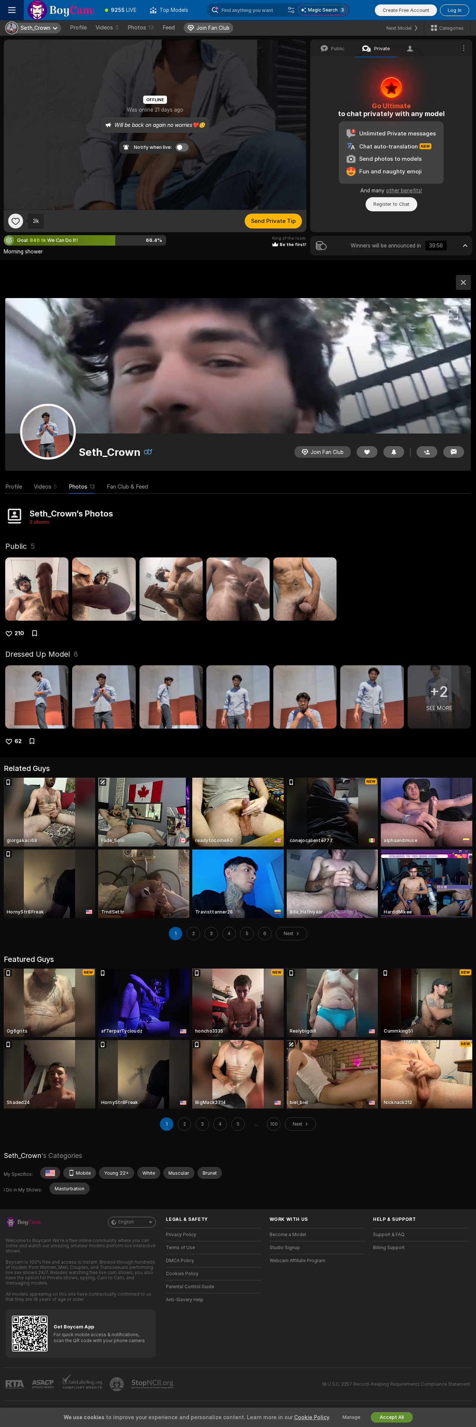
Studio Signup (285, 1247)
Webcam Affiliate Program (297, 1260)
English (126, 1222)
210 (19, 633)
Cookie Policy (311, 1417)
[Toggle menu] (12, 10)
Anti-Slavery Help (184, 1299)
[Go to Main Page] (61, 10)
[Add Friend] (426, 452)
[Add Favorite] (15, 221)
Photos (141, 27)
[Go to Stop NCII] (153, 1384)
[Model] (463, 282)
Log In (454, 10)
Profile (78, 27)
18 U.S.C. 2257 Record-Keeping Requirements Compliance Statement (396, 1384)
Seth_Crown (22, 1155)
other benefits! (404, 190)
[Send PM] (453, 452)
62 (18, 741)
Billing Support (389, 1247)
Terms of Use (180, 1247)
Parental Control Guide (190, 1286)
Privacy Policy (181, 1234)
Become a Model (288, 1234)
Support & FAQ (389, 1234)
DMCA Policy (180, 1260)
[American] (50, 1173)
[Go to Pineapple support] (117, 1384)
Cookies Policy (182, 1273)
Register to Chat (391, 204)
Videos (107, 27)
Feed (169, 27)
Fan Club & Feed (127, 486)
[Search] (291, 10)
